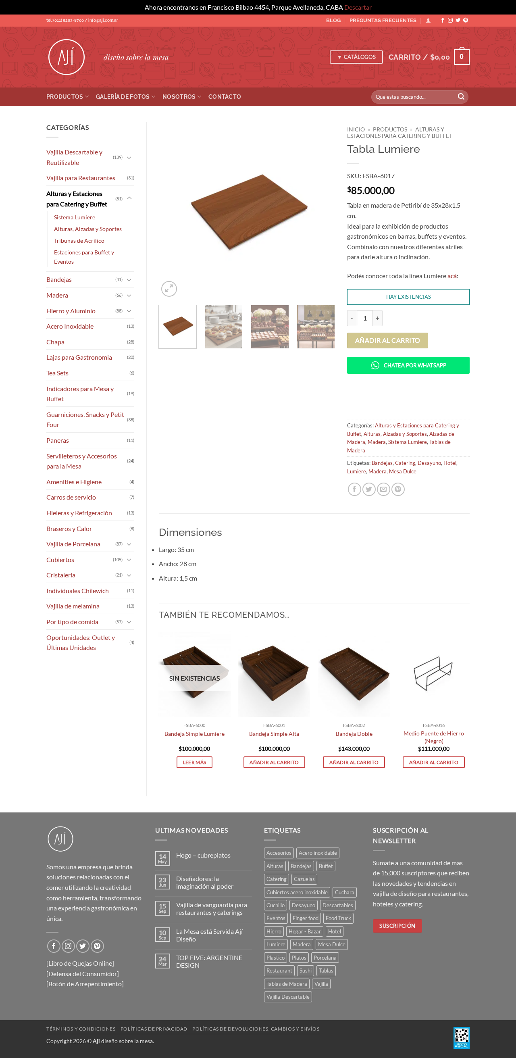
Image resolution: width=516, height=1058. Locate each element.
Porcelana (325, 957)
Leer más (194, 762)
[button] (429, 57)
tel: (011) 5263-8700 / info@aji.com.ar (82, 20)
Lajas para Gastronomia (79, 357)
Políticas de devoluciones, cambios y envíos (255, 1029)
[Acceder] (428, 20)
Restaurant (279, 970)
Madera (57, 295)
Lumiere (356, 471)
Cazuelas (304, 879)
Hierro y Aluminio (71, 310)
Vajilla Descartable (288, 996)
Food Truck (338, 918)
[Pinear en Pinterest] (398, 489)
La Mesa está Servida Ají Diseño (209, 935)
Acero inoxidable (318, 853)
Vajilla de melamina (73, 606)
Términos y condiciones (80, 1029)
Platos (299, 957)
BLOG (333, 20)
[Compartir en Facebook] (354, 489)
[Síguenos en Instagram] (450, 20)
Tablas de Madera (286, 984)
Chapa (55, 342)
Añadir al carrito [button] (274, 762)
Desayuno (429, 463)
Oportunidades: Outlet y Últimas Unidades (80, 642)
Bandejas (59, 279)
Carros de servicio (71, 497)
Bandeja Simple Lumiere (194, 733)
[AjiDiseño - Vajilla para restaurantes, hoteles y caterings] (69, 57)
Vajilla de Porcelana (73, 544)
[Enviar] (461, 97)
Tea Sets (57, 373)
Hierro (273, 931)
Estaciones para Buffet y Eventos (84, 257)
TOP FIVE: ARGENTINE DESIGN (209, 961)
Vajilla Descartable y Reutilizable (74, 157)
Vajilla (321, 984)
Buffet (326, 866)
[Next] (321, 210)
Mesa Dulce (402, 471)
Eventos (275, 918)
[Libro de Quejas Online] (80, 963)
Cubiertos (60, 559)
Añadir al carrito (387, 340)
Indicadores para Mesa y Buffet (80, 394)
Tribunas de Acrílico (79, 240)
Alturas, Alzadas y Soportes (88, 228)
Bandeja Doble (354, 733)
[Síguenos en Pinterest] (465, 20)
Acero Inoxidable (70, 326)
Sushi (306, 970)
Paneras (57, 440)
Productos (64, 96)
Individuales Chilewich (77, 590)
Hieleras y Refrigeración (79, 513)
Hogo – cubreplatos (203, 855)
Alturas (274, 866)
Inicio (356, 129)
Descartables (337, 905)
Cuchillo (275, 905)
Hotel (449, 463)
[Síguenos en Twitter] (458, 20)
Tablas (326, 970)
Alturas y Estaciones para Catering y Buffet (76, 199)
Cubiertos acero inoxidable (297, 892)
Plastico (275, 957)
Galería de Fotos (123, 96)
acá (452, 275)
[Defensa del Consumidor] (82, 973)
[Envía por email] (383, 489)
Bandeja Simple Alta (274, 733)
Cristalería (60, 575)
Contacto (224, 96)
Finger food (305, 918)
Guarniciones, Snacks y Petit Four (85, 419)
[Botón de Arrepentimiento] (85, 983)
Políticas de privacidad (154, 1029)
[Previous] (172, 210)
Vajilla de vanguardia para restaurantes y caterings (211, 908)
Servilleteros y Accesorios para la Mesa (81, 461)
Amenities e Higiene (74, 481)
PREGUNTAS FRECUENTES (383, 20)
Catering (405, 463)
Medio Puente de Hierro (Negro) (434, 737)
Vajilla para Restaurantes (80, 177)
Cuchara (344, 892)
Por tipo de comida (72, 621)
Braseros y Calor (69, 528)
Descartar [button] (358, 7)
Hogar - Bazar (305, 931)
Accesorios (278, 853)
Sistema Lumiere (74, 217)
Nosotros (179, 96)
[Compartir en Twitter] (369, 489)
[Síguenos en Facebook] (442, 20)
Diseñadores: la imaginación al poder (204, 882)
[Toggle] (129, 157)
